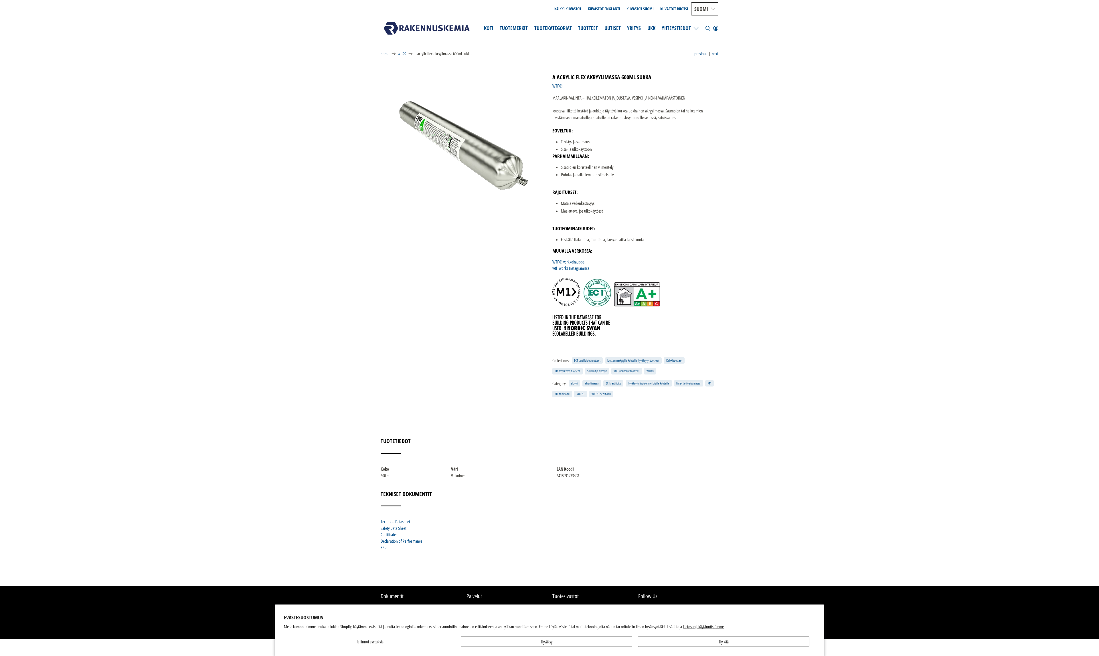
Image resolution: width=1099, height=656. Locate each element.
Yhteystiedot (676, 28)
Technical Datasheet (395, 521)
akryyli (574, 383)
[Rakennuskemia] (427, 28)
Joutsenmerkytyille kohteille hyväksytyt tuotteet (633, 360)
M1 (709, 383)
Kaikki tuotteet (674, 360)
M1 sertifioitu (562, 394)
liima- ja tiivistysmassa (688, 383)
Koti (488, 28)
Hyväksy (546, 642)
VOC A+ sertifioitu (601, 394)
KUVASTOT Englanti (604, 8)
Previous (700, 53)
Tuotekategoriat (553, 28)
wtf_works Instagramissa (570, 268)
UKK (651, 28)
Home (385, 53)
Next (715, 53)
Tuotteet (588, 28)
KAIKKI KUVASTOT (567, 8)
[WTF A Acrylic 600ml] (464, 145)
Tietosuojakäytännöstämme (703, 626)
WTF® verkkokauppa (568, 262)
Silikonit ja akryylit (597, 371)
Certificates (389, 534)
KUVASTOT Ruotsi (674, 8)
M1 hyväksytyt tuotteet (567, 371)
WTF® (402, 53)
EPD (384, 547)
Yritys (634, 28)
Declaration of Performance (401, 541)
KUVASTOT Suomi (640, 8)
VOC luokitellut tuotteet (626, 371)
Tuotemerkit (514, 28)
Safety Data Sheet (393, 528)
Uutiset (612, 28)
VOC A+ (581, 394)
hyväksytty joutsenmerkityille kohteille (648, 383)
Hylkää (724, 642)
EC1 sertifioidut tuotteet (587, 360)
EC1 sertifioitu (613, 383)
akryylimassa (592, 383)
